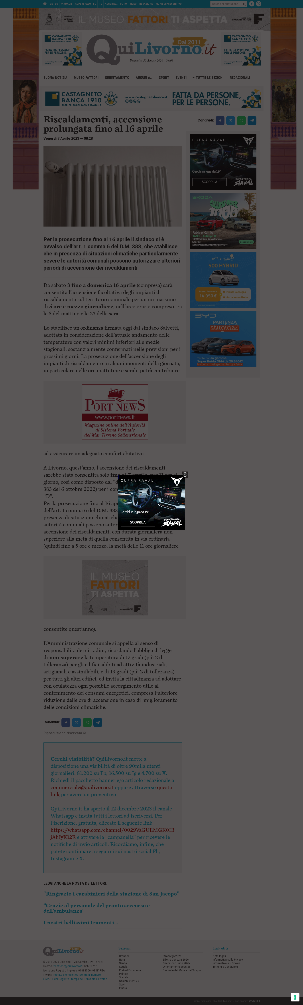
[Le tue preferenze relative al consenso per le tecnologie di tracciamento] (295, 997)
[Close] (185, 475)
